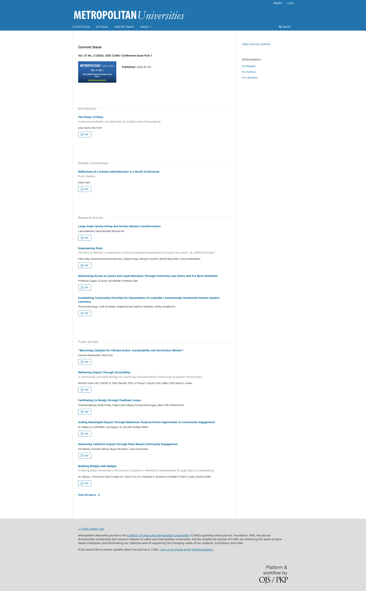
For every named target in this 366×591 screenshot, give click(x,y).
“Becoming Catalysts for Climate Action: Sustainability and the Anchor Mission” (131, 350)
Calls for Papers (124, 26)
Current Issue (81, 26)
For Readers (249, 66)
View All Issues (87, 494)
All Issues (102, 26)
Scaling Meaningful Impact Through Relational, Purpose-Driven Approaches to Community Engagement (146, 422)
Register (278, 3)
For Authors (249, 72)
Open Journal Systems (256, 44)
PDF (86, 134)
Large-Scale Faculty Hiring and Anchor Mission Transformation (119, 226)
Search (286, 26)
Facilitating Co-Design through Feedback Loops (109, 400)
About (144, 26)
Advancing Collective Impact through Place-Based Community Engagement (128, 444)
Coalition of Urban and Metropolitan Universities (158, 535)
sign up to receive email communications (186, 549)
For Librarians (250, 77)
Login (290, 3)
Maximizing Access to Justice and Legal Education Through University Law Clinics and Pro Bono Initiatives (148, 276)
